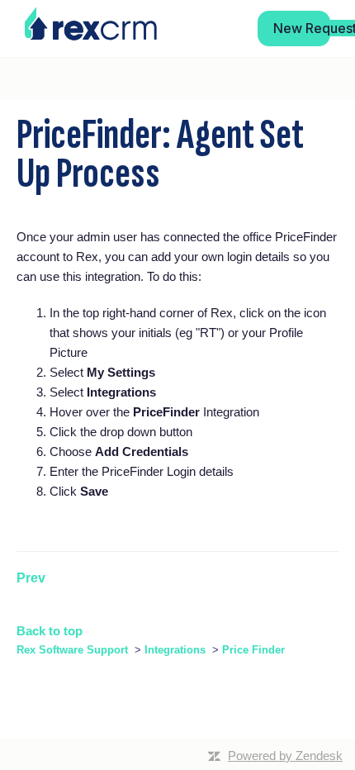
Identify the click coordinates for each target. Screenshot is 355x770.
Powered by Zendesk (285, 756)
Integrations (175, 650)
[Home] (91, 23)
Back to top (50, 631)
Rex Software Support (72, 650)
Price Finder (253, 650)
